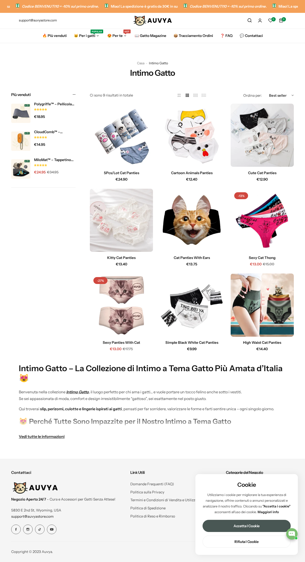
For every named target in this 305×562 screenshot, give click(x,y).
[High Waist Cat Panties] (262, 305)
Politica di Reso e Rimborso (152, 516)
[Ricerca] (249, 20)
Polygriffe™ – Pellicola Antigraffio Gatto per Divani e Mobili (53, 104)
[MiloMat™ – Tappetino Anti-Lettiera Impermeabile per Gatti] (20, 169)
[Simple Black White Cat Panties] (191, 305)
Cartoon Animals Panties (192, 173)
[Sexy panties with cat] (121, 305)
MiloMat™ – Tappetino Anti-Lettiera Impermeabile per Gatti (53, 159)
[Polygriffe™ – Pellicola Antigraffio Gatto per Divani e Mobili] (20, 113)
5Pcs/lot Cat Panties (121, 173)
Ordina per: (252, 95)
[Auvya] (152, 20)
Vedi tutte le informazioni (42, 436)
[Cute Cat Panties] (262, 135)
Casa (140, 63)
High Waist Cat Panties (262, 342)
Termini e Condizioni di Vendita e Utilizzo (163, 500)
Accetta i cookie (247, 526)
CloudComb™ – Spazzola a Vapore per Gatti (53, 132)
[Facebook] (16, 529)
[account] (260, 20)
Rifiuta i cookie (246, 541)
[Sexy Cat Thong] (262, 220)
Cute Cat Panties (262, 173)
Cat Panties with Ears (192, 257)
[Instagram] (28, 529)
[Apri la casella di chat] (292, 534)
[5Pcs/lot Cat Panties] (121, 135)
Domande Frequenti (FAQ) (152, 484)
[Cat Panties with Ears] (191, 220)
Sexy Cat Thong (262, 257)
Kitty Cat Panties (121, 257)
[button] (40, 109)
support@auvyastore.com (32, 516)
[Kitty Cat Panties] (121, 220)
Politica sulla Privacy (147, 492)
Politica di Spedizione (148, 508)
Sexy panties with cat (121, 342)
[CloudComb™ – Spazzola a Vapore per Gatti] (20, 141)
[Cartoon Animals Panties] (191, 135)
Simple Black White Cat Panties (191, 342)
